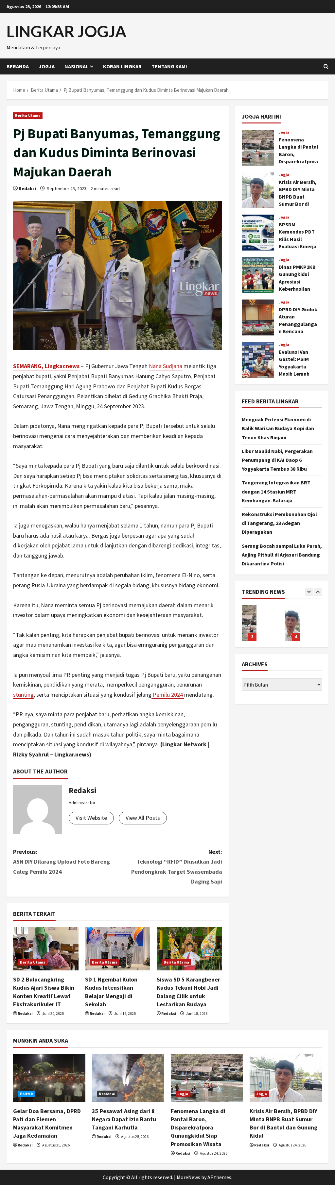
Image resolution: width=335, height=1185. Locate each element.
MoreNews (188, 1177)
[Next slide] (318, 592)
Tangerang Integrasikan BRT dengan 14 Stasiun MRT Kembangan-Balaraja (276, 491)
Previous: (61, 861)
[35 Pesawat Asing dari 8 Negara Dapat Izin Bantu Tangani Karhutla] (128, 1078)
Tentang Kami (169, 66)
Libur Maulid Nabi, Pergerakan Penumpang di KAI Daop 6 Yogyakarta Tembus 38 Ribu (277, 460)
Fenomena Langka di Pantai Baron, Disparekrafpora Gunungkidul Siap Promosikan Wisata (258, 148)
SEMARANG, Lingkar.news (46, 366)
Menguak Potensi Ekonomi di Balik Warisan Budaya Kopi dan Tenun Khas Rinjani (278, 428)
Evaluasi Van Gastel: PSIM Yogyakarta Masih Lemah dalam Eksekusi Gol (258, 360)
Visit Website (91, 817)
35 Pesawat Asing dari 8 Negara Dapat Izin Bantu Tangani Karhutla (124, 1119)
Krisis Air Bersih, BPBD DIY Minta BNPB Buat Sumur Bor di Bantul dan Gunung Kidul (258, 190)
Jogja (47, 66)
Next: (176, 866)
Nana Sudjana (165, 366)
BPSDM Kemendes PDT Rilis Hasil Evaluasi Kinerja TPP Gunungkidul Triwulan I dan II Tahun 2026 (258, 233)
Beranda (18, 66)
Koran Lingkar (122, 66)
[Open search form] (326, 66)
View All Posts (143, 817)
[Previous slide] (309, 592)
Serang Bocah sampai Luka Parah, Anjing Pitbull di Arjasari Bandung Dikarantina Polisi (282, 555)
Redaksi (27, 188)
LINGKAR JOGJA (66, 31)
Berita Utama (28, 115)
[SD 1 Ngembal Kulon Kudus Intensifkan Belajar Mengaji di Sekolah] (117, 948)
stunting (23, 694)
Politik (26, 1093)
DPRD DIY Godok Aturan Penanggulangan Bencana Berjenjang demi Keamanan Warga (258, 317)
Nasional (76, 66)
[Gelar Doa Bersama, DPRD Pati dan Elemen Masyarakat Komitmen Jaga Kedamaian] (49, 1078)
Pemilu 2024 (167, 694)
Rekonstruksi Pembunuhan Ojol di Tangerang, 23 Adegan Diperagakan (279, 523)
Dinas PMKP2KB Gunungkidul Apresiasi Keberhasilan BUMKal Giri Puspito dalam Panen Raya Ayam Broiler (258, 275)
